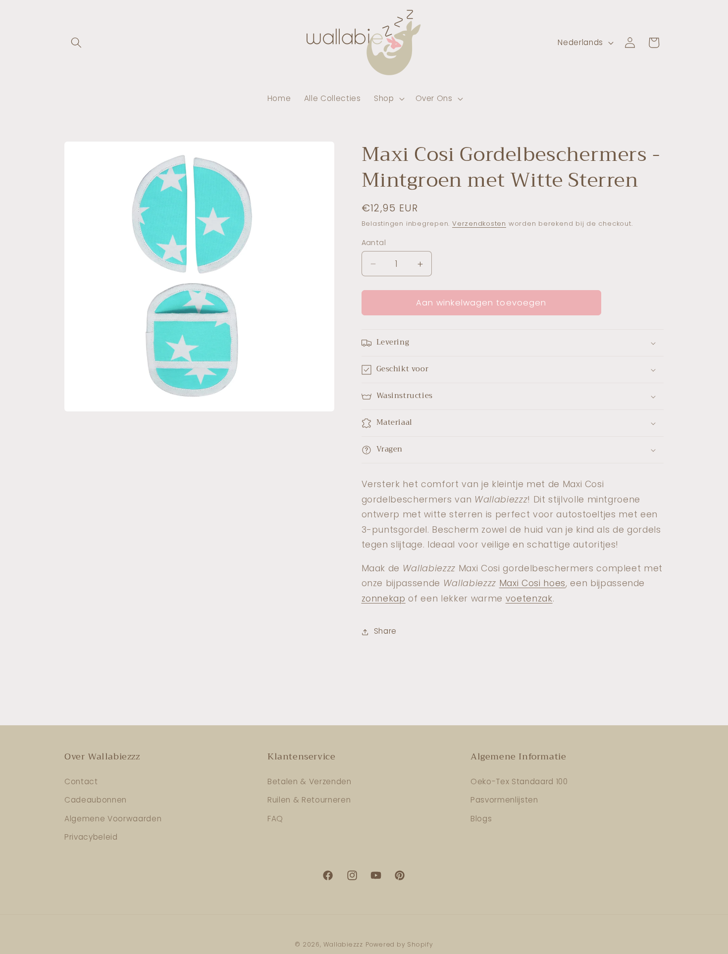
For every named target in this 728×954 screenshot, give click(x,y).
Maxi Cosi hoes (532, 584)
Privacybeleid (91, 837)
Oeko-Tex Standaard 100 (519, 781)
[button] (76, 42)
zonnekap (384, 598)
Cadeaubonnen (95, 800)
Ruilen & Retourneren (309, 800)
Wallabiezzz (343, 944)
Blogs (481, 818)
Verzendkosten (479, 224)
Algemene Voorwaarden (112, 818)
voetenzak (529, 598)
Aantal (374, 243)
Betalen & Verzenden (309, 781)
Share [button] (385, 631)
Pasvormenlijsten (504, 800)
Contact (81, 781)
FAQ (275, 818)
